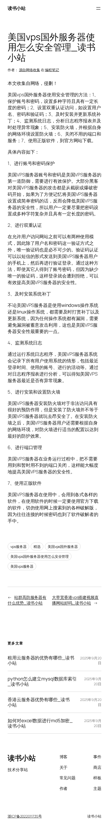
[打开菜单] (98, 8)
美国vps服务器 (21, 566)
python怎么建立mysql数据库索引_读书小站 (42, 681)
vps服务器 (18, 546)
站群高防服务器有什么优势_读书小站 (27, 600)
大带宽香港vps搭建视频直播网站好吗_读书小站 (75, 600)
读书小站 (16, 8)
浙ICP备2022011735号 (25, 816)
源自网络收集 (29, 69)
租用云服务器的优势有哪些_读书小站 (41, 660)
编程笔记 (52, 69)
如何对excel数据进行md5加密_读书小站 (40, 723)
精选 (37, 546)
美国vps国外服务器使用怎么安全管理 (39, 556)
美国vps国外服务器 (63, 546)
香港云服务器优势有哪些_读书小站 (39, 702)
